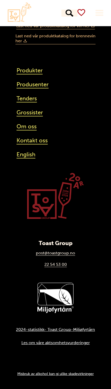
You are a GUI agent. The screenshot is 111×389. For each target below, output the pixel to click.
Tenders (27, 98)
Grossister (30, 112)
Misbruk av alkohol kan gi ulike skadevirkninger (55, 373)
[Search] (69, 13)
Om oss (27, 126)
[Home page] (19, 12)
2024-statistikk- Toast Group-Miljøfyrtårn (55, 329)
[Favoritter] (81, 12)
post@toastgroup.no (55, 253)
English (26, 154)
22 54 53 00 (55, 264)
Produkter (30, 70)
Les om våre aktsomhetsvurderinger (55, 342)
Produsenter (33, 84)
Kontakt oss (32, 140)
